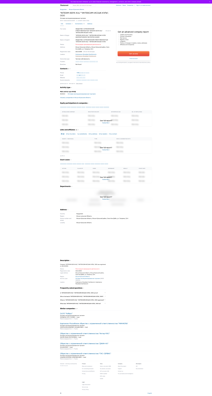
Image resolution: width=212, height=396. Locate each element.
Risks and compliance (87, 366)
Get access (133, 54)
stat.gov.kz (108, 30)
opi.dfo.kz (62, 155)
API (137, 366)
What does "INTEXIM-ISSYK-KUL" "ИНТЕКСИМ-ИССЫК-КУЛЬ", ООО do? (80, 303)
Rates (124, 5)
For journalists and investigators (125, 373)
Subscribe (105, 123)
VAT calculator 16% (104, 371)
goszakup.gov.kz (64, 83)
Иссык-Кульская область (76, 9)
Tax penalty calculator (105, 368)
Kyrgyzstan (63, 9)
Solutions (118, 5)
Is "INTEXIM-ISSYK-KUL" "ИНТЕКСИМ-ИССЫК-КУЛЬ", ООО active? (79, 293)
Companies (130, 5)
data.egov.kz (72, 83)
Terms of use (85, 387)
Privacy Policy (85, 389)
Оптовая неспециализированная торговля (82, 94)
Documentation (139, 368)
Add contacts (79, 83)
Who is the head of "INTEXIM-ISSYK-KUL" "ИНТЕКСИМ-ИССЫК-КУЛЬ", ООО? (81, 296)
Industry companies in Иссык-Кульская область (75, 97)
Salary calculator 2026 (105, 366)
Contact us (120, 371)
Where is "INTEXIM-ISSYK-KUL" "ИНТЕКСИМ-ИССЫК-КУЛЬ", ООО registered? (82, 300)
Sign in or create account (143, 5)
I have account (133, 58)
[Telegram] (60, 393)
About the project (122, 366)
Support (120, 368)
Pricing (83, 373)
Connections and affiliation (88, 371)
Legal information (86, 384)
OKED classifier (103, 373)
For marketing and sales (87, 368)
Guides (101, 378)
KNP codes (102, 376)
